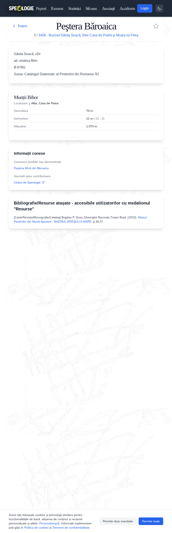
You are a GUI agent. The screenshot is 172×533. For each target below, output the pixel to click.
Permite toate (151, 521)
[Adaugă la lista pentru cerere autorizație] (156, 26)
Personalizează (49, 523)
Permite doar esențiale (118, 521)
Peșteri (41, 8)
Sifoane (91, 8)
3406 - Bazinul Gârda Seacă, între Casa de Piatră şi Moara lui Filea (88, 35)
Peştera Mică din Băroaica (31, 168)
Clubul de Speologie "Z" (29, 182)
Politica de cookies (36, 527)
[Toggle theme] (159, 8)
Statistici (74, 8)
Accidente (127, 8)
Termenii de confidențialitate (71, 527)
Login (145, 8)
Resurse (57, 8)
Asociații (108, 8)
